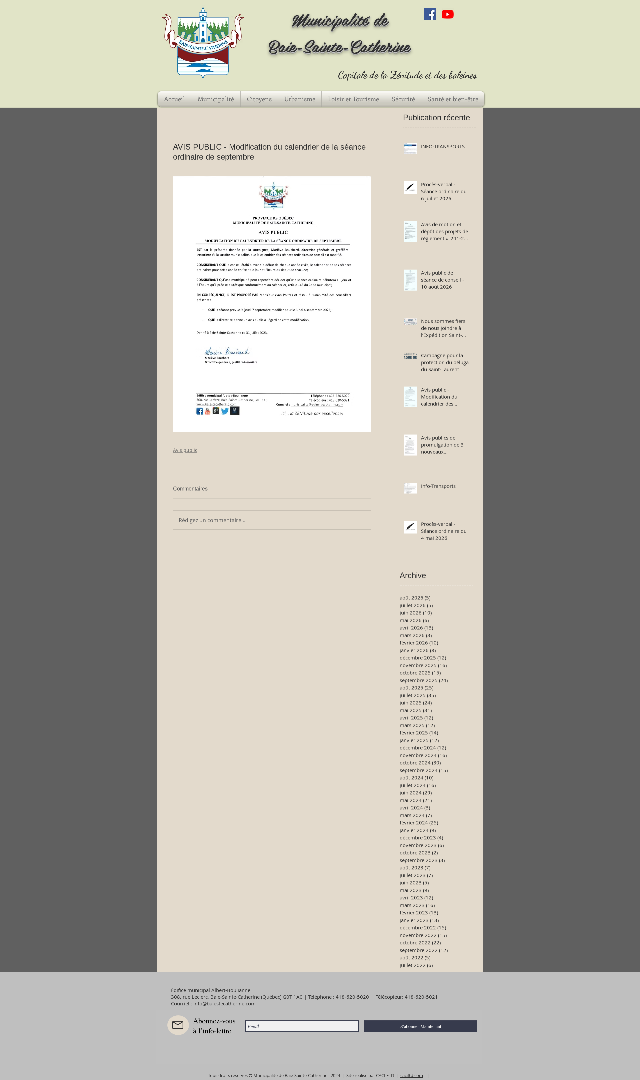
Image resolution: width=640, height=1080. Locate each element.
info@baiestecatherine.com (224, 1003)
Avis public (185, 450)
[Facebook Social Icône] (430, 14)
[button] (215, 99)
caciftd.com (411, 1075)
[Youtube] (448, 14)
